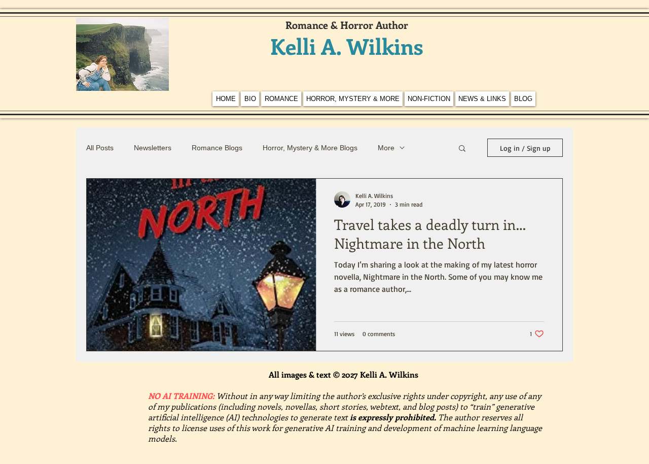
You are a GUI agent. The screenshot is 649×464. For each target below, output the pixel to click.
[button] (462, 149)
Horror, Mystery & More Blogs (310, 148)
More (386, 148)
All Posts (100, 148)
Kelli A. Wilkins (346, 45)
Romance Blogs (217, 148)
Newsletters (152, 148)
